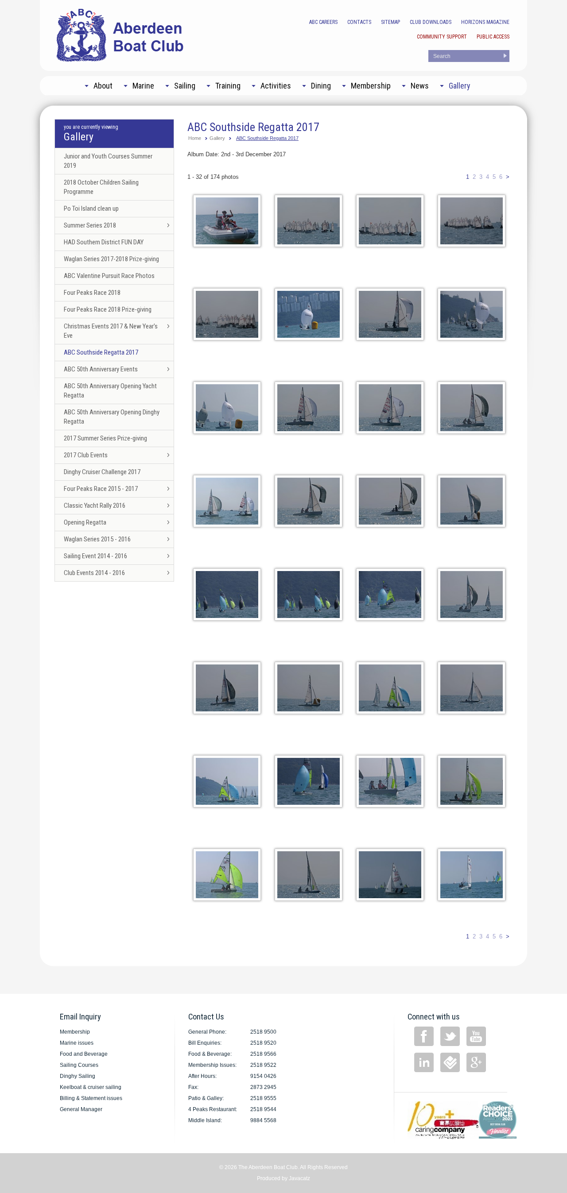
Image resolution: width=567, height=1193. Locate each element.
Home (194, 138)
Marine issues (76, 1043)
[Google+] (476, 1062)
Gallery (217, 138)
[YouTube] (476, 1036)
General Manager (81, 1109)
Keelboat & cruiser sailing (90, 1087)
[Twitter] (450, 1036)
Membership (75, 1032)
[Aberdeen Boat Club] (120, 34)
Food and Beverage (84, 1054)
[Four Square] (450, 1062)
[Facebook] (424, 1036)
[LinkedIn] (424, 1062)
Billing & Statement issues (91, 1098)
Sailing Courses (79, 1065)
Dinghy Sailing (77, 1076)
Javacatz (299, 1178)
